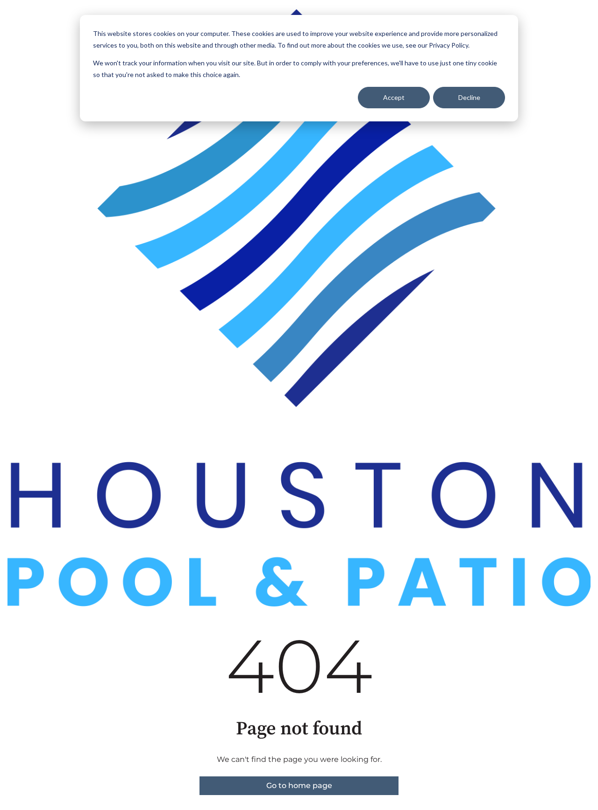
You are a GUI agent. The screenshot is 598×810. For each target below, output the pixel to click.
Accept (394, 97)
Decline (469, 97)
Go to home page (299, 785)
